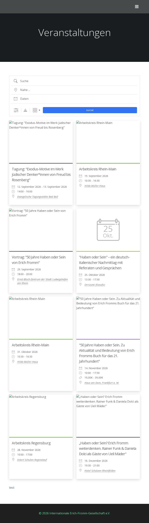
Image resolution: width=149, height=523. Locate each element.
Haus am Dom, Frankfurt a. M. (101, 382)
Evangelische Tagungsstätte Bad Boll (37, 196)
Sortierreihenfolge (25, 110)
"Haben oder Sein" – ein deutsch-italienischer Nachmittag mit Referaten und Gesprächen (104, 262)
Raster (35, 110)
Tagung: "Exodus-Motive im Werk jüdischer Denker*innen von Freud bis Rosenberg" (41, 174)
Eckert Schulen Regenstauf (32, 460)
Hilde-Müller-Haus (94, 186)
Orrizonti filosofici (94, 284)
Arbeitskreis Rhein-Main (97, 169)
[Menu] (137, 7)
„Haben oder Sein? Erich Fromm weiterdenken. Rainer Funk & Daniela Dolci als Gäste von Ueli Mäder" (107, 448)
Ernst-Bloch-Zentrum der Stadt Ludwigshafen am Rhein (42, 281)
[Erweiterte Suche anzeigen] (16, 110)
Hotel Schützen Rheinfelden (99, 470)
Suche (90, 110)
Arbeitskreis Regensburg (31, 443)
